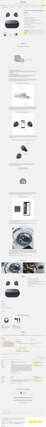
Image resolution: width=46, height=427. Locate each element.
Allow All (40, 421)
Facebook (3, 411)
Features (12, 6)
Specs (26, 6)
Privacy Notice (19, 423)
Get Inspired (19, 6)
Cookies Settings (30, 421)
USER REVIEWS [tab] (23, 334)
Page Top (5, 6)
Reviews (34, 6)
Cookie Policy (16, 423)
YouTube (7, 411)
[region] (23, 422)
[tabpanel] (23, 361)
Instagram (10, 411)
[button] (4, 34)
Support (41, 6)
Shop (43, 5)
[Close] (45, 422)
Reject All (35, 421)
